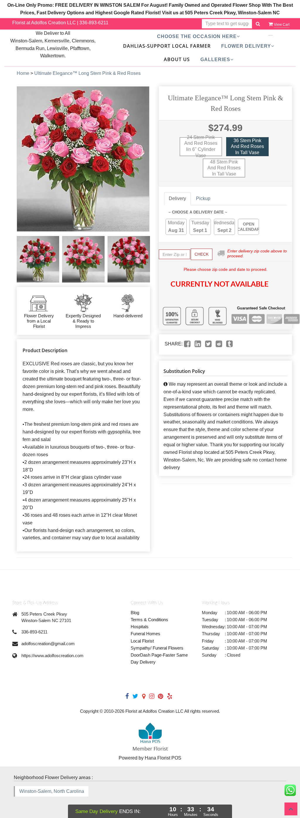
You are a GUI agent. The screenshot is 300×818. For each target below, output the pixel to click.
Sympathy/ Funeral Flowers (157, 647)
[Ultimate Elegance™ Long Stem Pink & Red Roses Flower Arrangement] (38, 259)
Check (202, 254)
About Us (177, 59)
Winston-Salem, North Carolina (51, 791)
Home (23, 73)
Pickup (203, 198)
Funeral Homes (145, 633)
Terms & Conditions (149, 619)
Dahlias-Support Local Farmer (167, 46)
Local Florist (142, 640)
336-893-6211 (93, 22)
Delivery (177, 198)
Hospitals (140, 626)
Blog (135, 612)
